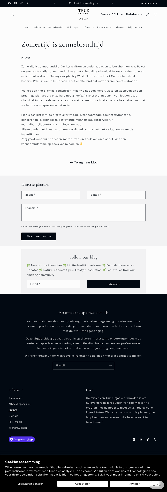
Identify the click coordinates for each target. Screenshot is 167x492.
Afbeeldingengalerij (20, 404)
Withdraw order (18, 427)
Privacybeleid (151, 474)
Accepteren (82, 483)
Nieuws (13, 409)
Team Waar (15, 398)
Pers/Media (15, 421)
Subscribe (113, 284)
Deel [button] (27, 57)
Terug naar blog (86, 162)
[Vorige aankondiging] (54, 3)
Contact (13, 416)
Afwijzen (134, 483)
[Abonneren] (110, 366)
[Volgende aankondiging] (112, 3)
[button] (12, 14)
